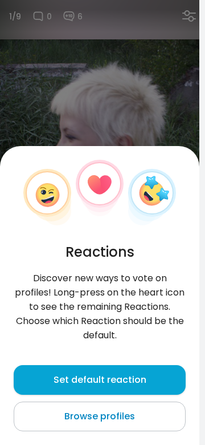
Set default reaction (100, 379)
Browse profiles (99, 416)
